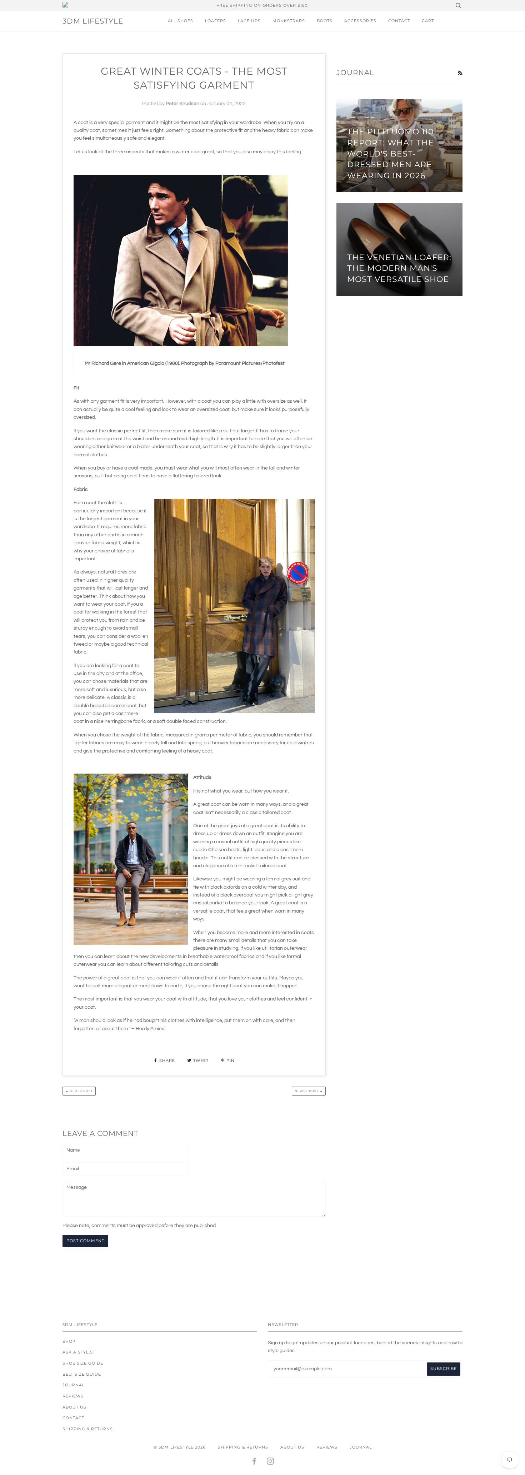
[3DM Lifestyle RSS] (460, 73)
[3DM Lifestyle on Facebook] (254, 1462)
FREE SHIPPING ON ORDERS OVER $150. (262, 5)
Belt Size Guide (81, 1374)
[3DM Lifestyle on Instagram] (270, 1462)
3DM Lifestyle (92, 21)
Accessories (360, 20)
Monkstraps (288, 20)
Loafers (215, 20)
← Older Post (79, 1091)
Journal (73, 1384)
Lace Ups (249, 20)
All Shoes (180, 20)
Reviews (73, 1396)
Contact (399, 20)
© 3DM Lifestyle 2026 (180, 1447)
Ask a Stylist (78, 1352)
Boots (324, 20)
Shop (69, 1341)
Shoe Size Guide (82, 1363)
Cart (428, 20)
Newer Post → (309, 1091)
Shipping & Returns (87, 1428)
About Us (74, 1407)
